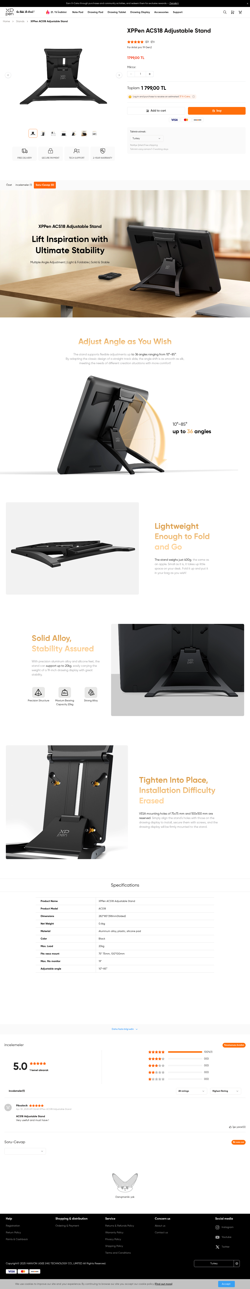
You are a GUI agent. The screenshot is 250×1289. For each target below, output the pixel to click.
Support (177, 12)
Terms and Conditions (118, 1253)
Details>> (174, 3)
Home (6, 21)
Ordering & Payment (67, 1226)
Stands (20, 21)
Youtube (226, 1237)
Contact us (161, 1232)
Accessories (161, 12)
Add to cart (158, 110)
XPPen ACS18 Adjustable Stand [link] (49, 21)
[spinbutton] (140, 74)
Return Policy (13, 1232)
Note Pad (77, 12)
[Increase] (150, 74)
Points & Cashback (17, 1239)
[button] (8, 75)
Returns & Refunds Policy (119, 1226)
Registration (13, 1226)
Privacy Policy (113, 1239)
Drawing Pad (95, 12)
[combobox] (147, 138)
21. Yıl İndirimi (58, 12)
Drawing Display (140, 12)
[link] (20, 12)
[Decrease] (131, 74)
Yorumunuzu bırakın (234, 1045)
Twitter (226, 1247)
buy (219, 110)
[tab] (9, 185)
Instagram (228, 1227)
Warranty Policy (114, 1232)
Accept (226, 1284)
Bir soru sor (238, 1142)
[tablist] (125, 185)
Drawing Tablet (117, 12)
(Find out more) (163, 1284)
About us (160, 1226)
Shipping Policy (114, 1246)
